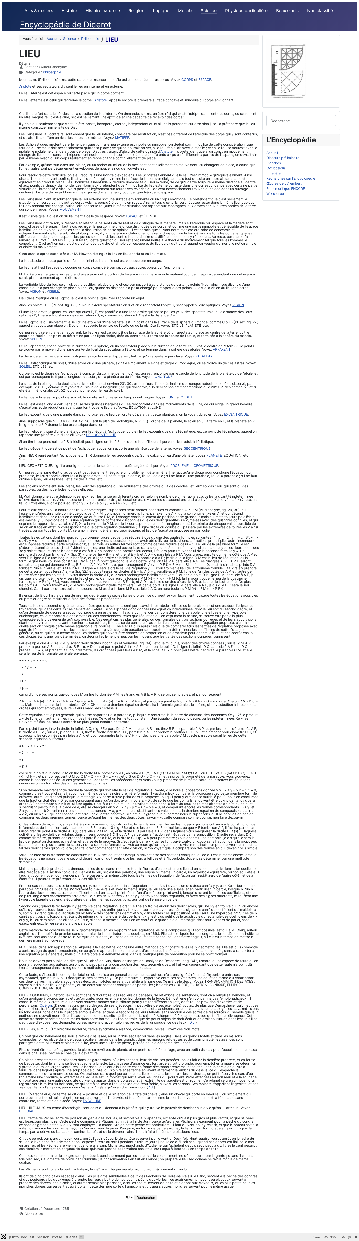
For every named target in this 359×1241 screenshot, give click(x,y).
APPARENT (222, 349)
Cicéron (46, 1005)
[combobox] (301, 120)
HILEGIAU (26, 1111)
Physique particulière (246, 10)
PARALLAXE (204, 356)
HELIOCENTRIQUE (101, 435)
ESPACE (204, 79)
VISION (36, 291)
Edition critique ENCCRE (285, 188)
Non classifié (320, 10)
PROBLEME (179, 465)
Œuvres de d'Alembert (284, 183)
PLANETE (214, 455)
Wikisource (275, 194)
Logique (161, 10)
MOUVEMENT (70, 209)
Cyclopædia (276, 168)
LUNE (171, 397)
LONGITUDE (162, 377)
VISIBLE (53, 291)
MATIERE (122, 137)
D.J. (193, 1022)
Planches (273, 163)
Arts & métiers (38, 10)
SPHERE (36, 339)
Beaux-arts (287, 10)
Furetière (273, 173)
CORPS (187, 79)
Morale (185, 10)
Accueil (272, 153)
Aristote (25, 86)
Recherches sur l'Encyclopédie (290, 178)
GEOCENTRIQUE (197, 448)
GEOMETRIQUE (206, 465)
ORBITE (187, 397)
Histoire (69, 10)
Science (209, 10)
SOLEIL (25, 366)
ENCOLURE (92, 1101)
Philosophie (52, 72)
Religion (136, 10)
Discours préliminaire (282, 158)
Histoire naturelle (103, 10)
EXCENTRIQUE (236, 414)
